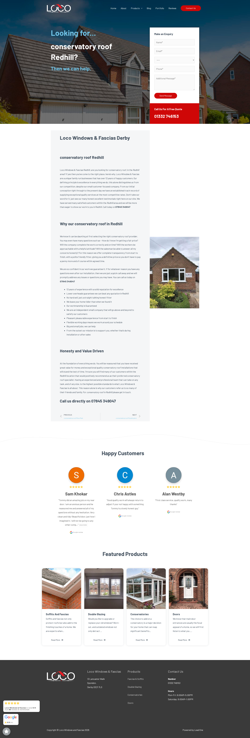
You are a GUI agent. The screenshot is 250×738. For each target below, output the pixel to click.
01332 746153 (166, 116)
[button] (57, 640)
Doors (130, 703)
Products (135, 8)
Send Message (166, 95)
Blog (149, 8)
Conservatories (135, 694)
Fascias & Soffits (136, 679)
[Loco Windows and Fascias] (59, 8)
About (123, 8)
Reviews (172, 8)
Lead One (198, 730)
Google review (78, 532)
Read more (83, 525)
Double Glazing (135, 687)
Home (113, 8)
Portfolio (159, 8)
